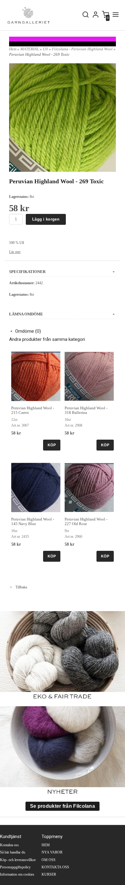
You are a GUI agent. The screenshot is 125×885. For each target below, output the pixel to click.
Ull (46, 49)
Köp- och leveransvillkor (18, 860)
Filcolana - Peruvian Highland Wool (82, 49)
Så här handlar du (12, 852)
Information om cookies (17, 874)
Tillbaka (20, 587)
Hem (12, 49)
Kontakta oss (9, 845)
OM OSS (49, 860)
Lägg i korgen (45, 219)
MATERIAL (30, 49)
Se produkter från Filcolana (62, 806)
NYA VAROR (52, 852)
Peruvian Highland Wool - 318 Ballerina (86, 410)
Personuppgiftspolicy (15, 867)
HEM (46, 845)
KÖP (52, 445)
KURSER (49, 874)
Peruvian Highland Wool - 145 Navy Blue (32, 521)
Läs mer (15, 252)
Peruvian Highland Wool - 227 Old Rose (86, 521)
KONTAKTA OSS (55, 867)
